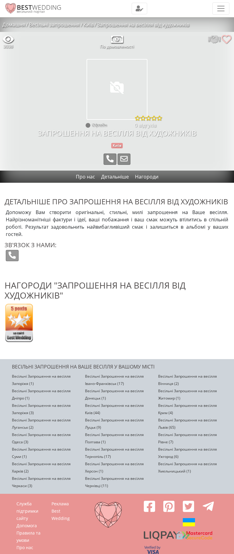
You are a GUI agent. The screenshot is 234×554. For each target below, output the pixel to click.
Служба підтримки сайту (27, 511)
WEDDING (39, 7)
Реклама (60, 504)
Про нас (24, 547)
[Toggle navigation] (139, 8)
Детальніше (115, 176)
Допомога (26, 525)
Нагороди (146, 176)
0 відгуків (145, 125)
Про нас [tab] (85, 176)
